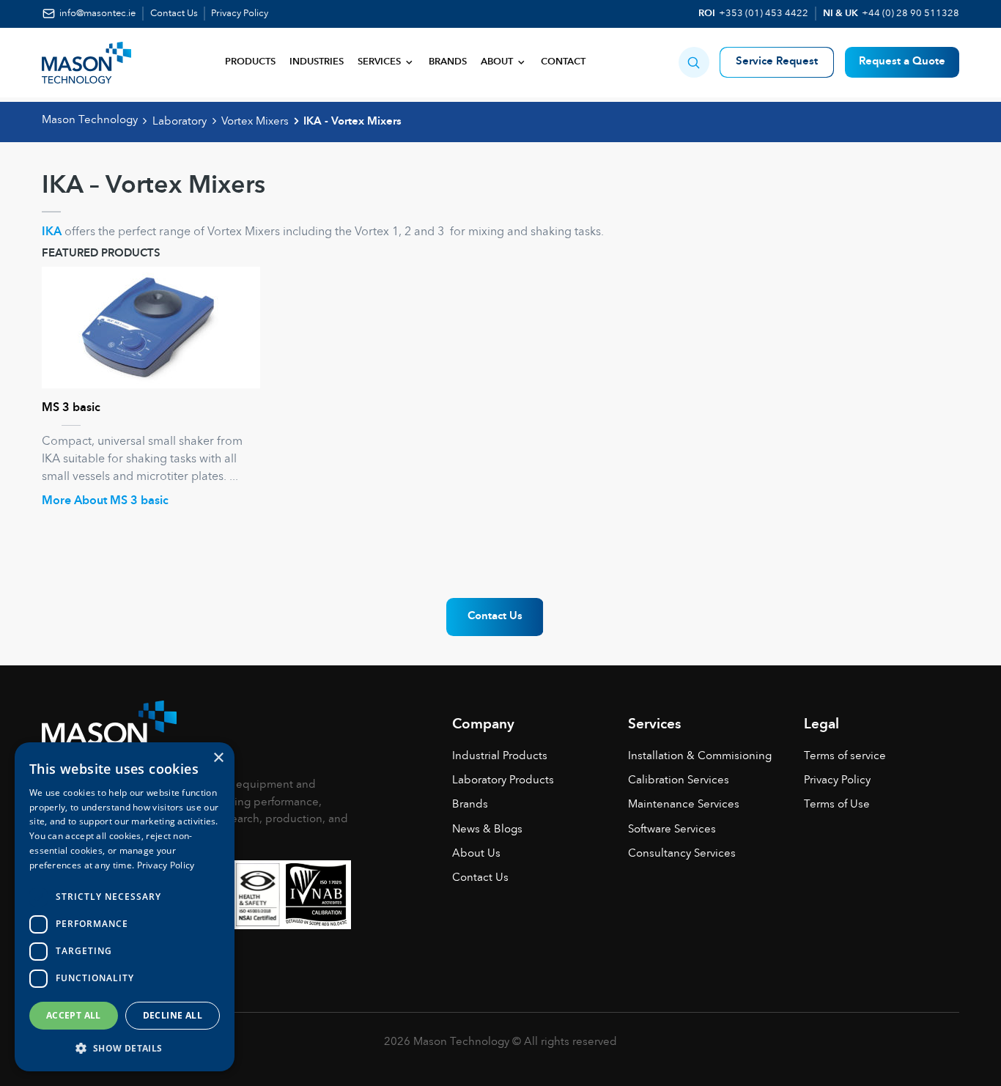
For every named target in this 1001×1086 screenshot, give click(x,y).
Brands (448, 62)
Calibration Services (678, 780)
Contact (563, 62)
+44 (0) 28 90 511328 (910, 13)
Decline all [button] (172, 1015)
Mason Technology (90, 120)
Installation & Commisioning (700, 756)
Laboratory (179, 122)
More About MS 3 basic (105, 501)
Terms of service (845, 756)
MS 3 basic (71, 408)
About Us (476, 854)
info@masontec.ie (97, 13)
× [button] (218, 758)
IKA (52, 232)
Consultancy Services (682, 854)
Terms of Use (837, 804)
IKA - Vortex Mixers (352, 122)
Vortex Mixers (255, 122)
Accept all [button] (73, 1015)
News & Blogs (487, 829)
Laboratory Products (503, 780)
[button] (694, 62)
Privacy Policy (239, 13)
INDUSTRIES (316, 62)
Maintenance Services (683, 804)
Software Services (672, 829)
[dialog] (124, 906)
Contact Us (174, 13)
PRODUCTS (250, 62)
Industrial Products (499, 756)
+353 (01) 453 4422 (763, 13)
